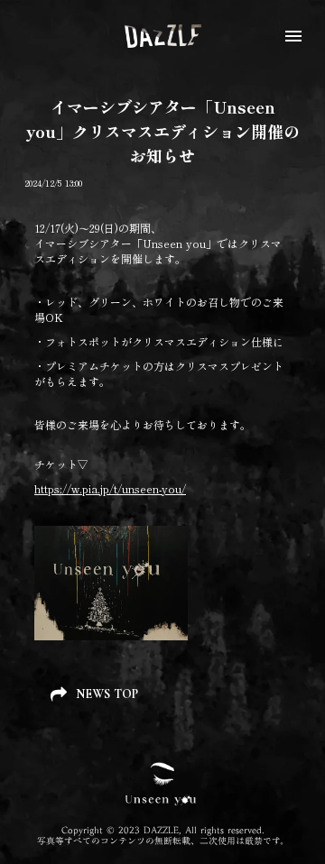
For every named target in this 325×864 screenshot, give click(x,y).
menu (293, 36)
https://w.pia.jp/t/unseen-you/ (110, 488)
